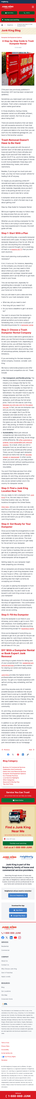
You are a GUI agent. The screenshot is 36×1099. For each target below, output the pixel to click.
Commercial (5, 950)
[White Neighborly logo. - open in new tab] (4, 2)
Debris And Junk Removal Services (14, 771)
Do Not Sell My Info (6, 1053)
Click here (5, 507)
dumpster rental (27, 325)
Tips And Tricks (8, 784)
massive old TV (16, 249)
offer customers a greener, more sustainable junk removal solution (17, 442)
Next (30, 750)
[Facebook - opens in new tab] (2, 937)
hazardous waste (27, 629)
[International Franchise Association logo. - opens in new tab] (4, 1004)
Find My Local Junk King (18, 843)
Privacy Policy (5, 1046)
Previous (7, 750)
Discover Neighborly (17, 895)
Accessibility (5, 1049)
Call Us (28, 12)
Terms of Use (5, 1042)
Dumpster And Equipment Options (11, 37)
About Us (4, 961)
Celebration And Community (12, 769)
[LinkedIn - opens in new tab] (11, 937)
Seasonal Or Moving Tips (11, 782)
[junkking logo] (18, 927)
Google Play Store (19, 916)
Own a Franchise (6, 972)
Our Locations (6, 991)
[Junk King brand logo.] (9, 857)
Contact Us (5, 965)
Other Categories (8, 780)
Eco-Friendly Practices (10, 776)
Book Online (10, 12)
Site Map (4, 995)
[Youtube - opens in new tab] (15, 937)
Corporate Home (7, 999)
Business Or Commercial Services (14, 767)
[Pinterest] (18, 755)
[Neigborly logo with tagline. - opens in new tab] (27, 857)
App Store (19, 910)
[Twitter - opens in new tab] (7, 937)
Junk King (5, 675)
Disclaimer (4, 1060)
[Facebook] (8, 755)
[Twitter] (13, 755)
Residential (5, 946)
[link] (28, 755)
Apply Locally (5, 976)
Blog (2, 987)
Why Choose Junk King (9, 969)
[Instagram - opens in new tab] (19, 937)
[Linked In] (23, 755)
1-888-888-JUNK (23, 847)
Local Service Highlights (11, 778)
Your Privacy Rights (10, 1056)
